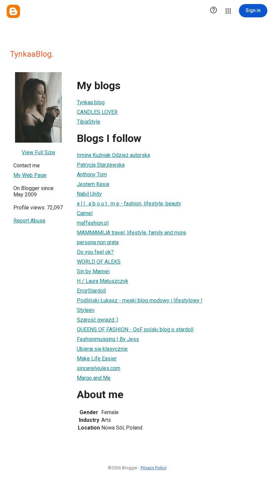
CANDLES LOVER (97, 112)
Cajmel (85, 213)
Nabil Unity (89, 194)
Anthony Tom (92, 174)
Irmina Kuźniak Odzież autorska (113, 155)
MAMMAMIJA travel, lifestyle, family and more (131, 232)
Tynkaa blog (91, 102)
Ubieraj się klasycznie (102, 349)
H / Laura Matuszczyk (102, 281)
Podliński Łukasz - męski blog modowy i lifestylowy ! (139, 300)
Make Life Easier (97, 358)
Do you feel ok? (95, 252)
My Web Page (29, 175)
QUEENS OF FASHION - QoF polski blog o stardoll (135, 329)
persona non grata (98, 242)
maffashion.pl (93, 223)
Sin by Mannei (93, 271)
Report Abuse (29, 220)
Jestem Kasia (93, 184)
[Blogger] (13, 11)
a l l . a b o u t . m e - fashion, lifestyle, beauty (129, 203)
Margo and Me (94, 378)
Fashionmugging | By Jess (108, 339)
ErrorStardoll (91, 291)
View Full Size (38, 152)
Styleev (86, 310)
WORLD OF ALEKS (99, 262)
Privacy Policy (153, 467)
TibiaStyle (88, 122)
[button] (214, 11)
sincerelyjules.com (98, 368)
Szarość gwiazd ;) (97, 320)
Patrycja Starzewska (101, 165)
